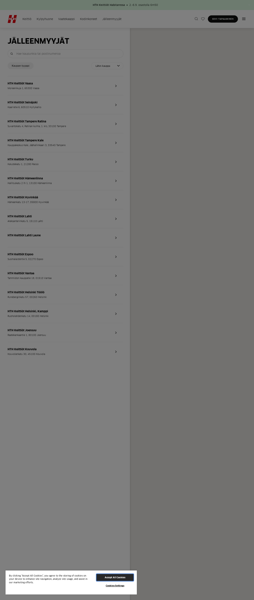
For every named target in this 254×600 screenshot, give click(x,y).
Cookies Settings (115, 585)
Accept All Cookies (115, 577)
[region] (71, 582)
